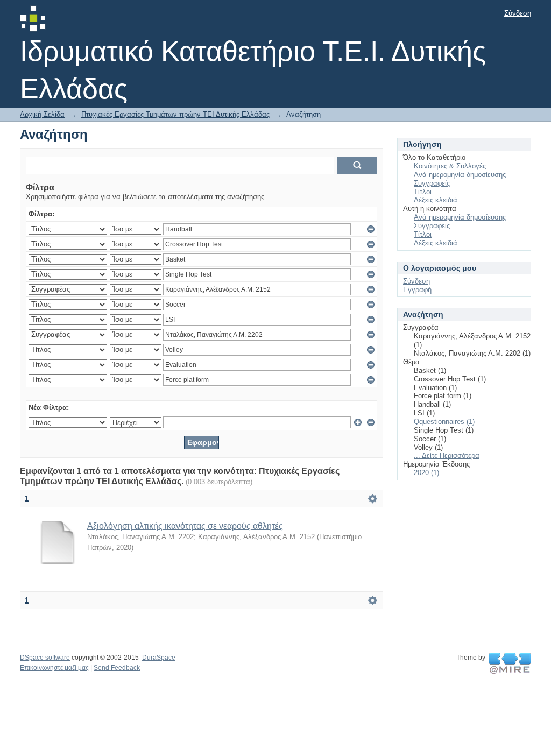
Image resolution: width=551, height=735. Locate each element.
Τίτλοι (423, 192)
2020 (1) (426, 473)
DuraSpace (158, 657)
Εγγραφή (417, 290)
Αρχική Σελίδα (42, 114)
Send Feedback (117, 668)
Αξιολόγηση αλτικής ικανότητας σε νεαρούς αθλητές (185, 526)
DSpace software (45, 657)
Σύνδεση (517, 13)
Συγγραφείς (432, 183)
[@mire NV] (510, 663)
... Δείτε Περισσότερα (446, 455)
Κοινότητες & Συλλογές (450, 166)
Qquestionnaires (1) (444, 422)
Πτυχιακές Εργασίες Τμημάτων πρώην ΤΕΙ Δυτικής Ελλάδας (175, 114)
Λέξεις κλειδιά (435, 200)
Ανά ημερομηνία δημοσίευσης (460, 175)
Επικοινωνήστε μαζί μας (54, 668)
